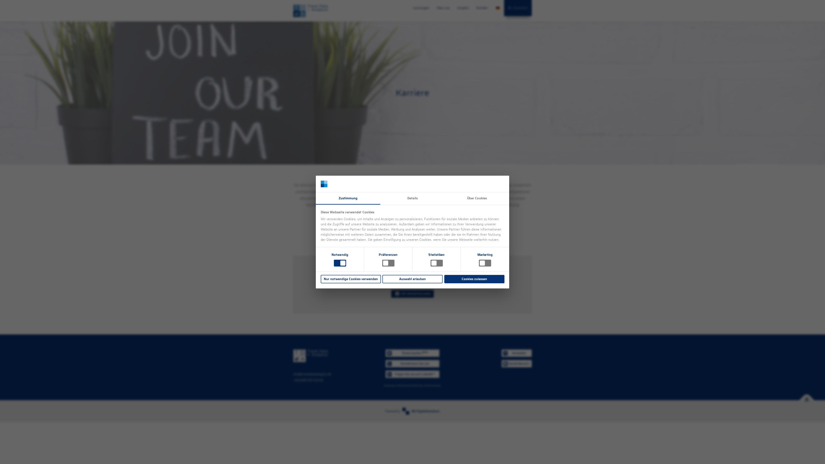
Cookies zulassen (474, 278)
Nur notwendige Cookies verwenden (351, 278)
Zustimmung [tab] (348, 198)
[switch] (388, 263)
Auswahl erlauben (412, 278)
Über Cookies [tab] (477, 198)
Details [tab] (412, 198)
